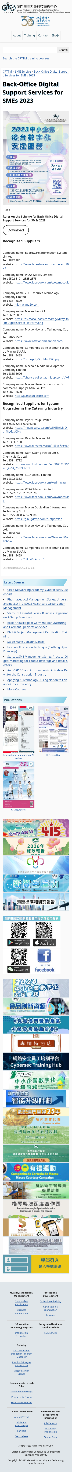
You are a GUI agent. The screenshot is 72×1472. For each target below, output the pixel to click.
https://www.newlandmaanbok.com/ (38, 341)
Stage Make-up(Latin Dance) (26, 642)
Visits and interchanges (21, 1424)
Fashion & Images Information (21, 1364)
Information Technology (21, 1334)
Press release (21, 1436)
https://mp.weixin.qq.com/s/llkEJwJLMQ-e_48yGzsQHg (35, 429)
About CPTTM (21, 1417)
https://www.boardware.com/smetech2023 (36, 266)
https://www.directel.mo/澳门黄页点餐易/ (42, 446)
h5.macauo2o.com (26, 304)
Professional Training (50, 1301)
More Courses (16, 689)
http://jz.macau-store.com (32, 396)
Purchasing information (50, 1430)
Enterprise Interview (21, 1402)
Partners (21, 1430)
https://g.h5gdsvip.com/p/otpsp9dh (38, 519)
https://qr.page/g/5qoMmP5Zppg (37, 359)
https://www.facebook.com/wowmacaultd (36, 284)
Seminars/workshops (21, 1391)
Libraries (50, 1315)
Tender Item (50, 1437)
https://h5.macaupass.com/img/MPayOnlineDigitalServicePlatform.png (36, 321)
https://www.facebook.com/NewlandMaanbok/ (35, 539)
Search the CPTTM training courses (26, 58)
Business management (22, 1311)
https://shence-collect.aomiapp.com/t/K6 (42, 377)
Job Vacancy (50, 1423)
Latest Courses (14, 582)
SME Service (50, 1332)
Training (29, 35)
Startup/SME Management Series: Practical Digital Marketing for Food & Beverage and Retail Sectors (35, 661)
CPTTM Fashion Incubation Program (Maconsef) (21, 1353)
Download (16, 230)
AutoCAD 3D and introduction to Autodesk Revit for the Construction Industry (35, 672)
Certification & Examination (50, 1308)
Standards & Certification (21, 1303)
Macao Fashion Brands (21, 1372)
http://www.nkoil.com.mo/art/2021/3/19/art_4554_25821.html (36, 466)
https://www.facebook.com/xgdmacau (40, 482)
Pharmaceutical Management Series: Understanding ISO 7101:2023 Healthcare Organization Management (35, 603)
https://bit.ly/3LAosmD (30, 559)
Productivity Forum (21, 1397)
